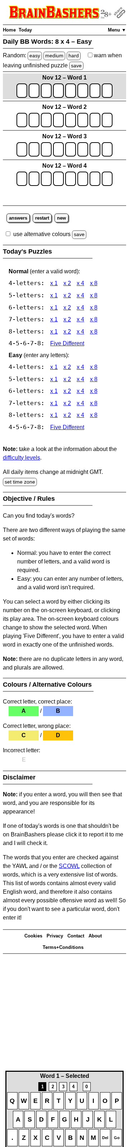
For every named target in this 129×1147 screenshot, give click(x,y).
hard (73, 55)
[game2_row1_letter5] (70, 120)
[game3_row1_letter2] (34, 149)
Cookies (33, 936)
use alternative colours (42, 234)
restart (42, 218)
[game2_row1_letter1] (21, 120)
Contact (75, 936)
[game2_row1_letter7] (95, 120)
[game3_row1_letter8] (107, 149)
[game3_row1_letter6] (82, 149)
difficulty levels (21, 458)
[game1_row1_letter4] (58, 90)
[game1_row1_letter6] (82, 90)
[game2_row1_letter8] (107, 120)
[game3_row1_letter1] (21, 149)
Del (105, 1138)
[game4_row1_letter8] (107, 179)
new (61, 218)
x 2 (67, 283)
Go (117, 1138)
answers (18, 218)
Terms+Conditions (63, 947)
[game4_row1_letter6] (82, 179)
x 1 (54, 283)
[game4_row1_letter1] (21, 179)
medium (54, 55)
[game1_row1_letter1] (21, 90)
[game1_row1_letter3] (46, 90)
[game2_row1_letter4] (58, 120)
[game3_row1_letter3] (46, 149)
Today (25, 30)
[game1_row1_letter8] (107, 90)
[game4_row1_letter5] (70, 179)
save (76, 65)
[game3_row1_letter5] (70, 149)
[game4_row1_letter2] (34, 179)
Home (9, 30)
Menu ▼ (117, 30)
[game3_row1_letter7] (95, 149)
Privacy (55, 936)
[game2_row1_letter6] (82, 120)
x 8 (93, 283)
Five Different (67, 343)
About (95, 936)
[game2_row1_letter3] (46, 120)
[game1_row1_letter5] (70, 90)
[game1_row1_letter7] (95, 90)
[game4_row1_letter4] (58, 179)
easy (34, 55)
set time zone (20, 482)
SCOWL (69, 866)
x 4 (80, 283)
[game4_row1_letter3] (46, 179)
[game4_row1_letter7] (95, 179)
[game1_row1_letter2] (34, 90)
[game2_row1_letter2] (34, 120)
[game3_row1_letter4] (58, 149)
